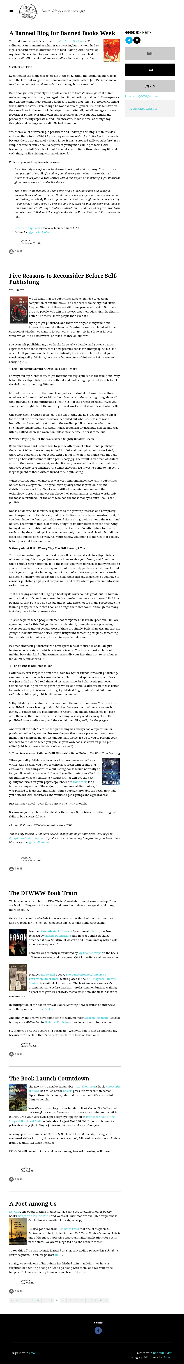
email (33, 1353)
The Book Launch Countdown (49, 1078)
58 (94, 1300)
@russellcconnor (39, 842)
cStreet (167, 1357)
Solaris (67, 1091)
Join (150, 53)
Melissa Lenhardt (96, 1017)
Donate (150, 70)
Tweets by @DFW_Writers (141, 96)
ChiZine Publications (58, 935)
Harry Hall (48, 974)
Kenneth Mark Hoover (56, 931)
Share (18, 251)
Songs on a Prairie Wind (34, 1216)
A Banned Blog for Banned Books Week (62, 33)
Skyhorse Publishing (58, 1022)
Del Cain (14, 1211)
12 (51, 1300)
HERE (58, 1255)
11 (44, 1300)
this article (80, 782)
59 (101, 1300)
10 (38, 1300)
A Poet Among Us (33, 1204)
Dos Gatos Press (68, 1229)
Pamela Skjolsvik (28, 228)
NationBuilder (162, 1353)
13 (57, 1300)
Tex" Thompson (85, 1086)
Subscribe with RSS (145, 108)
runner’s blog (44, 1009)
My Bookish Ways (89, 953)
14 (63, 1300)
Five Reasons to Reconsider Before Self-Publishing (63, 279)
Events (150, 86)
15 (69, 1300)
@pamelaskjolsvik (40, 232)
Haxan (94, 931)
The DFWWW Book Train (43, 893)
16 (76, 1300)
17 (82, 1300)
